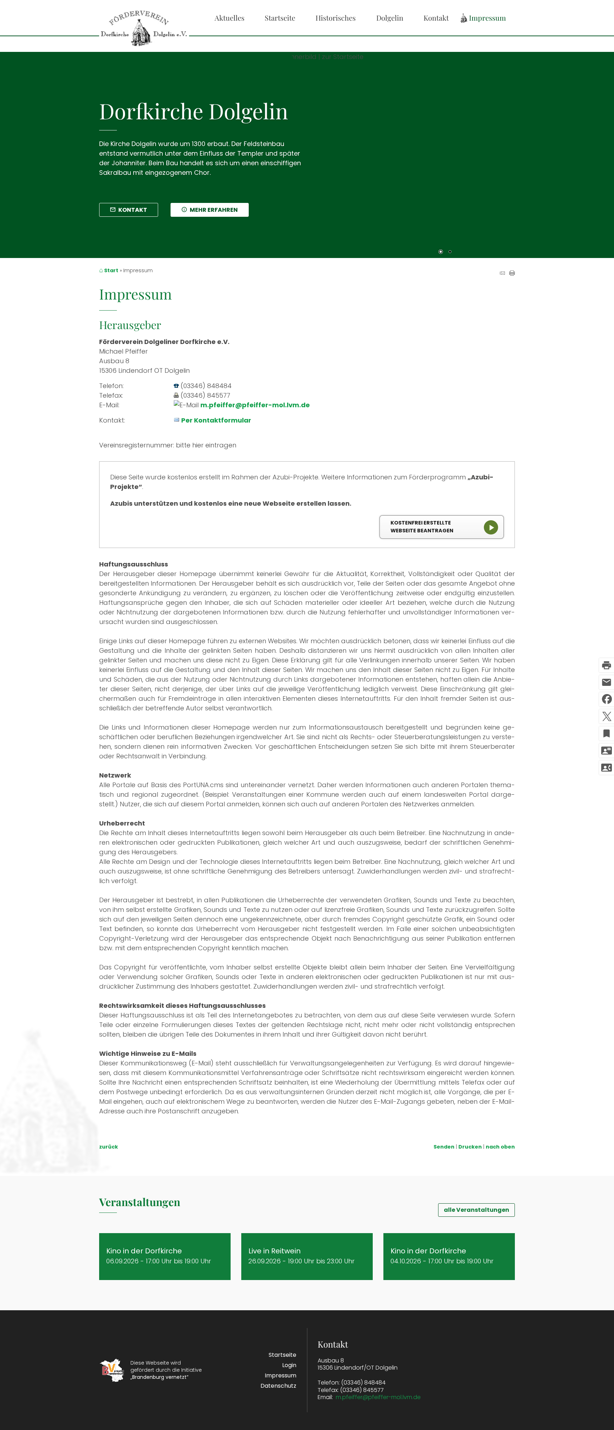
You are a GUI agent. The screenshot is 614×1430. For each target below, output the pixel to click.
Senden (443, 1146)
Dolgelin (389, 17)
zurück (108, 1146)
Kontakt (436, 17)
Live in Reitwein (274, 1251)
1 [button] (441, 252)
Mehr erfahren (214, 210)
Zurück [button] (317, 150)
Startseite (280, 17)
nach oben (500, 1146)
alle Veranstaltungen (476, 1210)
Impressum (487, 17)
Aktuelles (229, 17)
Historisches (336, 17)
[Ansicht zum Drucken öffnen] (512, 273)
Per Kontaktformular (216, 420)
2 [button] (450, 252)
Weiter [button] (585, 150)
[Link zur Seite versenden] (502, 273)
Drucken (470, 1146)
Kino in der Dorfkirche (144, 1251)
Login (289, 1365)
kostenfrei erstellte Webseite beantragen (422, 526)
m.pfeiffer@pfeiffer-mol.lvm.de (255, 404)
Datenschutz (278, 1386)
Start (111, 271)
